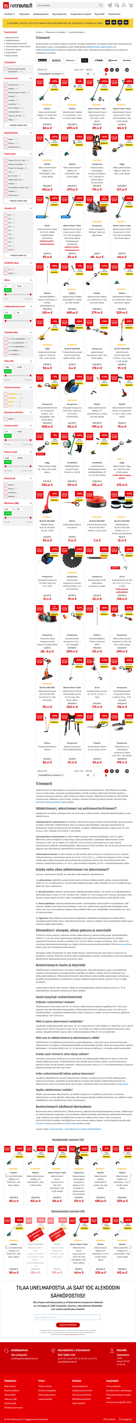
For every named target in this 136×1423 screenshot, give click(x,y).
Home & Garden (17, 164)
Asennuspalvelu (80, 1386)
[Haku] (101, 5)
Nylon (12, 485)
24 (10, 234)
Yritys (41, 1381)
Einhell (13, 96)
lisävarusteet (70, 1123)
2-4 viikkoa (14, 354)
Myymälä (122, 1350)
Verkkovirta (14, 147)
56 (10, 230)
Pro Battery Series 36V (19, 187)
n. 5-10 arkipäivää (19, 339)
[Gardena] (126, 60)
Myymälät (100, 14)
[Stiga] (98, 60)
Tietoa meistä (45, 1386)
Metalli (12, 496)
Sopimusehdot (45, 1399)
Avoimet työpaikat (47, 1390)
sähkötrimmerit (93, 47)
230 (11, 238)
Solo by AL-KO (16, 115)
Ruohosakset (11, 52)
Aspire (12, 183)
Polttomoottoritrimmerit (16, 43)
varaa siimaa (125, 944)
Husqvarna (15, 84)
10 (127, 70)
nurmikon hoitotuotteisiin (89, 1129)
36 (11, 218)
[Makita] (42, 60)
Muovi (12, 488)
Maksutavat (10, 1386)
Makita (13, 88)
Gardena (14, 104)
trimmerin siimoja (44, 802)
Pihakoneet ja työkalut (56, 32)
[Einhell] (112, 60)
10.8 (11, 249)
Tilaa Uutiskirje (68, 1325)
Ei (11, 269)
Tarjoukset (24, 14)
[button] (18, 125)
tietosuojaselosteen (71, 1334)
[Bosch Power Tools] (56, 60)
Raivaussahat (11, 55)
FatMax (12, 191)
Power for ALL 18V (18, 160)
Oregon (13, 100)
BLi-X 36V (14, 176)
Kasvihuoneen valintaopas (119, 1390)
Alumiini (13, 492)
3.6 (11, 246)
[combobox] (70, 5)
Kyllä (12, 273)
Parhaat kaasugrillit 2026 (118, 1402)
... (122, 70)
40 (11, 226)
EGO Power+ (15, 108)
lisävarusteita (60, 802)
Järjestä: (42, 69)
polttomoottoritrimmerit (46, 50)
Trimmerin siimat (13, 49)
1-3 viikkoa (15, 350)
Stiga (12, 119)
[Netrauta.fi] (17, 5)
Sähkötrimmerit (12, 40)
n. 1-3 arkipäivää (17, 346)
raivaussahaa (122, 1084)
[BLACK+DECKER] (84, 60)
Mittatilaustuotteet (81, 1399)
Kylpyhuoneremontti (82, 1390)
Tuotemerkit (114, 14)
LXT (11, 172)
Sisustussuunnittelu (82, 1394)
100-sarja (13, 195)
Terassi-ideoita (113, 1386)
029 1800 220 (66, 1355)
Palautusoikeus (11, 1390)
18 (11, 215)
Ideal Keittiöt (78, 1403)
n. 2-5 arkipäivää (17, 342)
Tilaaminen (10, 1381)
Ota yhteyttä (19, 1355)
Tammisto (123, 1355)
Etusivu (39, 32)
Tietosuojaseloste (47, 1394)
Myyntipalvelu (59, 14)
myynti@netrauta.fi (67, 1361)
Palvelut (76, 1381)
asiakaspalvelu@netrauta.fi (24, 1358)
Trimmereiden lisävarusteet (17, 46)
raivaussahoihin (56, 1129)
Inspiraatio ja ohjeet (81, 14)
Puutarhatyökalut (77, 32)
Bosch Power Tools (18, 92)
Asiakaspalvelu (41, 14)
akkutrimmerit (107, 47)
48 (10, 242)
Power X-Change (17, 168)
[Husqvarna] (70, 60)
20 (11, 222)
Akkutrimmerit (12, 37)
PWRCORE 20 (15, 179)
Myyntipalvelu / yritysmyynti (74, 1350)
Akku (13, 139)
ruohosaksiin (70, 1129)
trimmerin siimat (43, 1123)
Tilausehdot (10, 1394)
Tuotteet (8, 14)
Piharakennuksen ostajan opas (118, 1396)
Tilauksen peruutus (13, 1407)
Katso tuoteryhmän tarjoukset (17, 70)
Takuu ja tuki (10, 1399)
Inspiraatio (112, 1381)
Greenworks (15, 112)
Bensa (12, 143)
